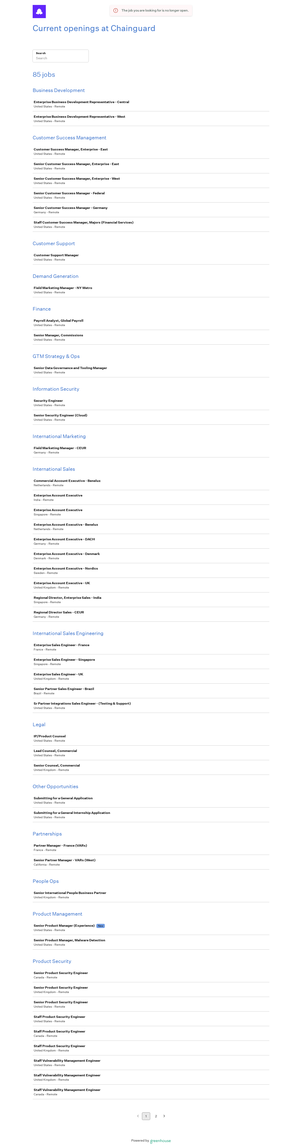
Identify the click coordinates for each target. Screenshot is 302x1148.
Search (41, 53)
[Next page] (164, 1116)
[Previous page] (138, 1116)
